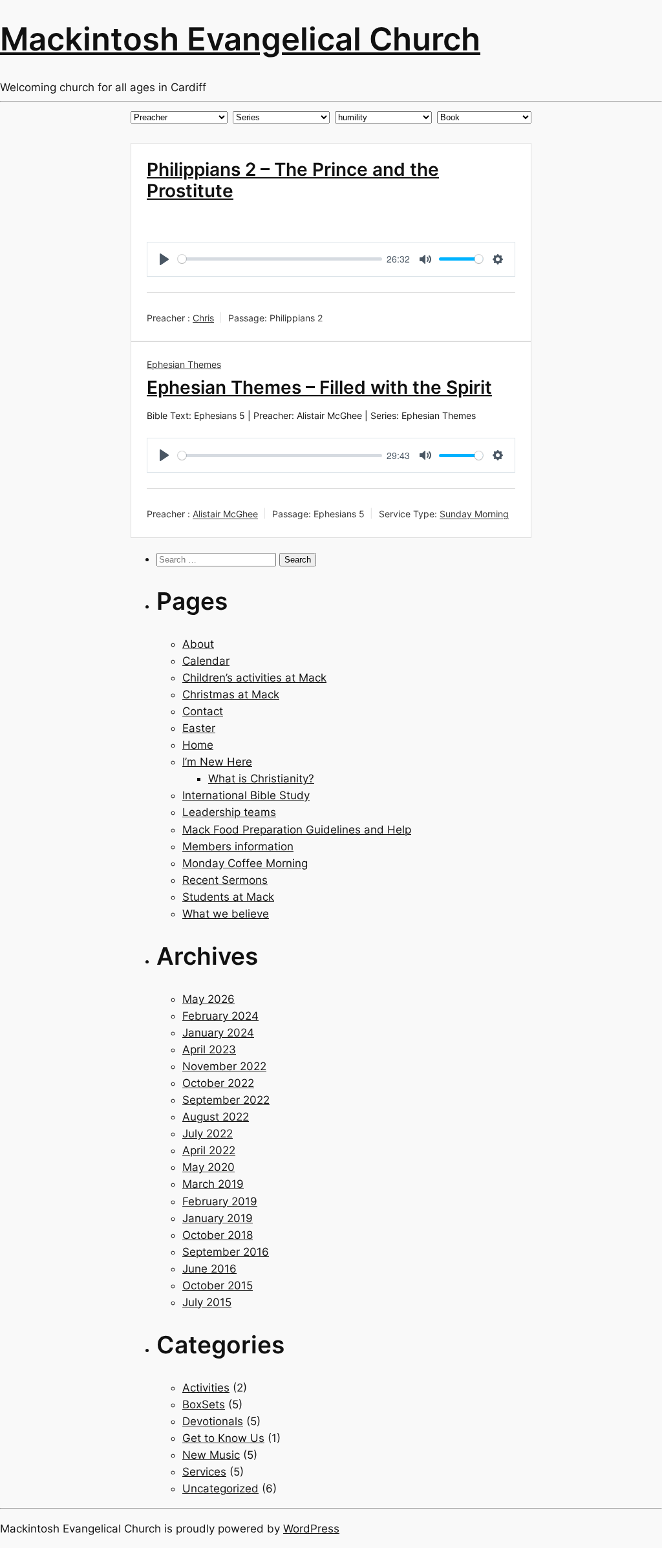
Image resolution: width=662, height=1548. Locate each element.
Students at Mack (228, 896)
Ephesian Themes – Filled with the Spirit (319, 387)
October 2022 (218, 1083)
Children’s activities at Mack (254, 677)
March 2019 (213, 1183)
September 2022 (226, 1099)
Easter (198, 728)
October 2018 (217, 1235)
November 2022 (224, 1066)
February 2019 (219, 1201)
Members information (238, 846)
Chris (203, 317)
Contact (202, 711)
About (198, 644)
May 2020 (208, 1167)
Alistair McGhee (225, 514)
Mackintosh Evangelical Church (240, 39)
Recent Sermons (225, 880)
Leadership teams (229, 812)
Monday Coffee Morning (245, 863)
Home (197, 744)
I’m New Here (217, 761)
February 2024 (220, 1015)
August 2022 (215, 1116)
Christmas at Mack (230, 694)
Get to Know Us (223, 1438)
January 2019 (217, 1218)
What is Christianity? (261, 778)
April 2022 (208, 1150)
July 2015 (206, 1302)
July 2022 (207, 1133)
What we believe (225, 913)
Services (204, 1471)
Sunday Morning (474, 514)
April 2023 (209, 1049)
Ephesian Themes (184, 364)
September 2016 (225, 1251)
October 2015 (217, 1285)
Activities (206, 1387)
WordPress (311, 1528)
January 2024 (218, 1032)
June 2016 (209, 1268)
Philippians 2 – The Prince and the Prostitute (293, 180)
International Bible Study (246, 795)
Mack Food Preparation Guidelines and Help (296, 829)
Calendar (206, 660)
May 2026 (208, 999)
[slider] (280, 259)
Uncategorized (220, 1488)
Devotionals (212, 1421)
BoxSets (203, 1404)
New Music (211, 1454)
